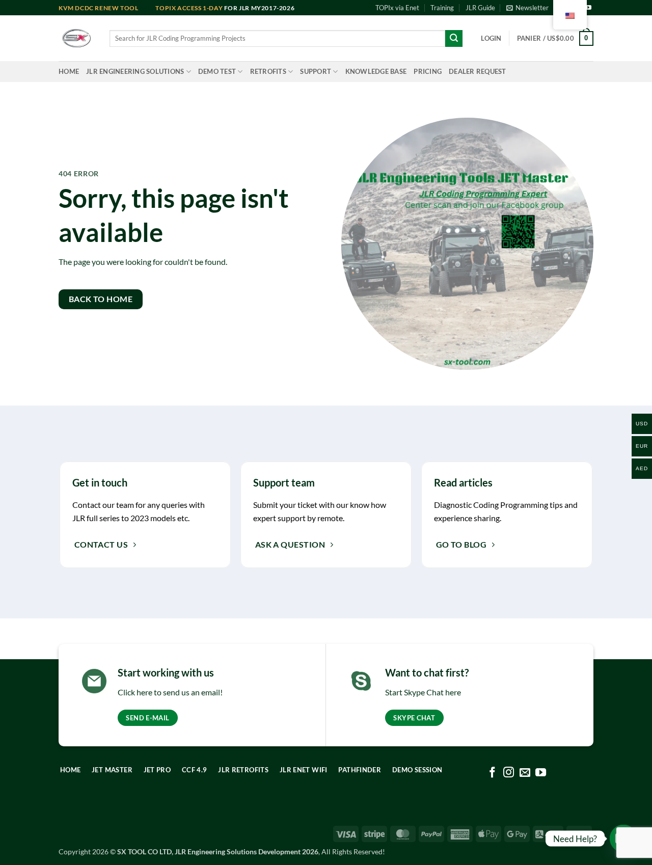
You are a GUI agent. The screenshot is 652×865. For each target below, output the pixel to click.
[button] (527, 7)
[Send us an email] (524, 773)
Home (69, 71)
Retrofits (268, 71)
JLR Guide (480, 8)
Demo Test (217, 71)
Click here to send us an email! (170, 692)
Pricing (428, 71)
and (107, 8)
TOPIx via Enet (397, 8)
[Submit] (454, 38)
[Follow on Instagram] (508, 773)
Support (315, 71)
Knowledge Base (376, 71)
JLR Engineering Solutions (135, 71)
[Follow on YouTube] (588, 8)
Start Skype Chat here (423, 692)
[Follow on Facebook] (492, 773)
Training (442, 8)
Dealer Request (477, 71)
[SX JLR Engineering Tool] (76, 38)
